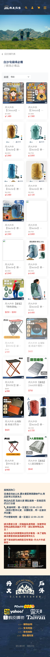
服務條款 (30, 645)
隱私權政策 (27, 635)
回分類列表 (10, 54)
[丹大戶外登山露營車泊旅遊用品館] (12, 7)
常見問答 (27, 628)
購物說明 (27, 624)
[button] (26, 7)
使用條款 (27, 631)
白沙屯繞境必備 (13, 62)
